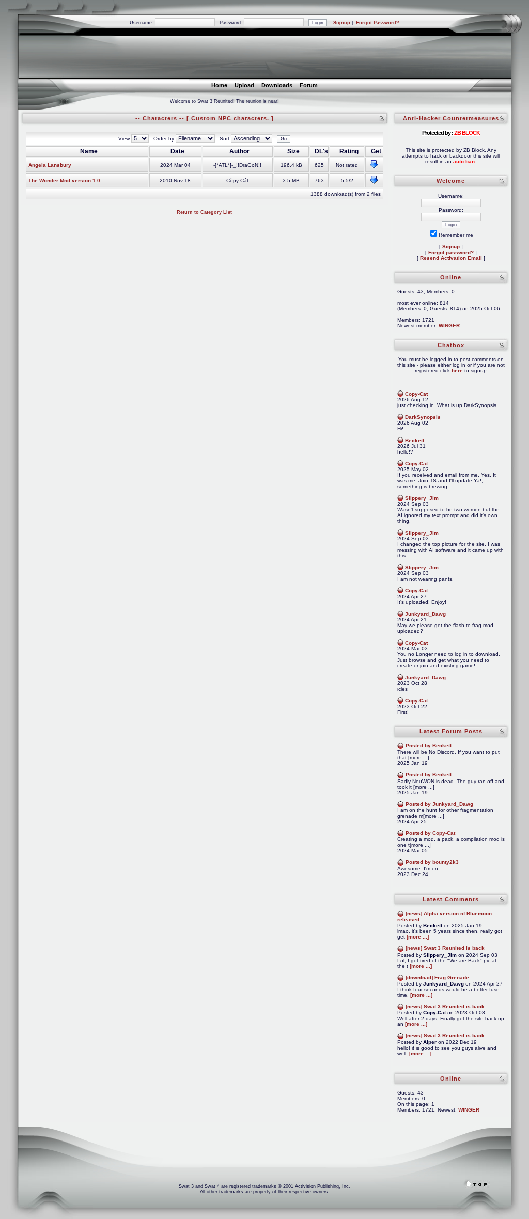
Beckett (414, 440)
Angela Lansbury (49, 165)
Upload (244, 85)
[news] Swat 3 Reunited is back (445, 948)
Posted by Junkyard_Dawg (439, 804)
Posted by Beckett (429, 745)
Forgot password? (451, 252)
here (457, 370)
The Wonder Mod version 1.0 (64, 180)
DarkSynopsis (423, 417)
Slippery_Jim (422, 498)
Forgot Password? (377, 22)
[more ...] (418, 937)
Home (219, 85)
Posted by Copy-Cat (430, 833)
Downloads (276, 85)
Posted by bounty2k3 (432, 862)
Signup (341, 22)
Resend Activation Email (451, 258)
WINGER (449, 326)
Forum (309, 85)
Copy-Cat (416, 394)
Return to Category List (204, 212)
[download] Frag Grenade (437, 977)
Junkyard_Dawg (425, 614)
